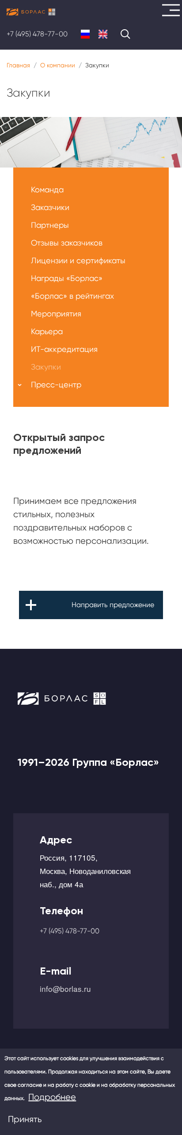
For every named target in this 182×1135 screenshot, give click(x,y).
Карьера (47, 331)
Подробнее (52, 1097)
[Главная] (31, 12)
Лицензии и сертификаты (78, 260)
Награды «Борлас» (66, 278)
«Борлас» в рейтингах (72, 295)
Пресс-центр (56, 384)
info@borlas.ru (65, 988)
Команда (47, 189)
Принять (25, 1119)
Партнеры (50, 225)
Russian (85, 34)
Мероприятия (56, 313)
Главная (18, 65)
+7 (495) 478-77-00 (37, 34)
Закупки (46, 366)
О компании (57, 65)
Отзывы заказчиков (66, 242)
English (103, 34)
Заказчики (50, 207)
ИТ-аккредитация (64, 349)
